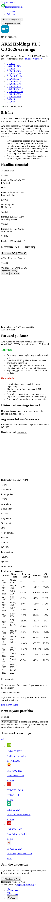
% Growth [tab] (15, 273)
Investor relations (32, 59)
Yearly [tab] (14, 271)
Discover (11, 11)
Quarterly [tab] (6, 271)
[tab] (8, 253)
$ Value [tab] (5, 273)
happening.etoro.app (25, 884)
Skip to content (8, 2)
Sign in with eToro (12, 24)
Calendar (11, 14)
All (2, 739)
